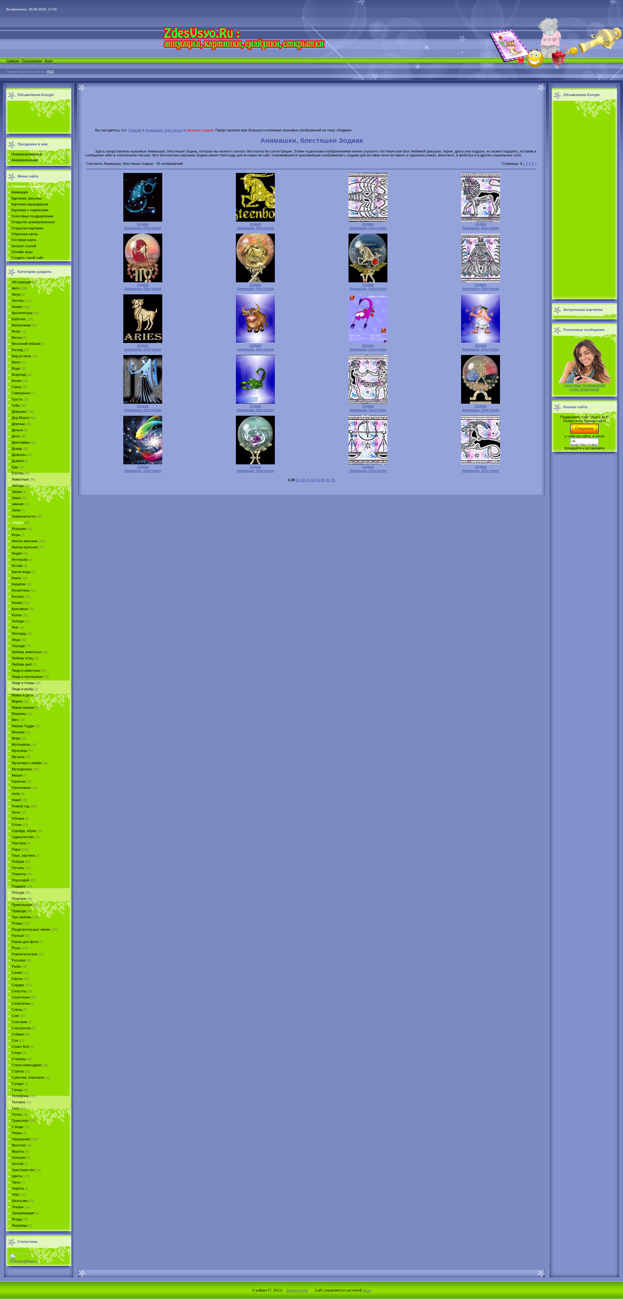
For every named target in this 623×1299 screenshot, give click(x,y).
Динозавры (21, 442)
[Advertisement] (37, 117)
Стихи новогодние (27, 1065)
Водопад (19, 374)
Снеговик (19, 1022)
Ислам (17, 566)
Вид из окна (21, 356)
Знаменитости (23, 516)
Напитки (18, 781)
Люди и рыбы (22, 689)
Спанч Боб (20, 1046)
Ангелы (18, 300)
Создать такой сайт (27, 258)
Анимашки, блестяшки (163, 130)
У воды (17, 1127)
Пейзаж (18, 862)
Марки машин (23, 707)
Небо (16, 794)
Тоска (16, 1114)
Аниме (17, 307)
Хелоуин (19, 1157)
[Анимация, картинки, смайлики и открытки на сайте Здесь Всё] (244, 49)
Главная (12, 60)
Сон (15, 1040)
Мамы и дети (22, 695)
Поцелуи (19, 899)
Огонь (17, 825)
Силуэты (19, 991)
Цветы (17, 1176)
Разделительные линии (31, 929)
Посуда (18, 892)
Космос (18, 596)
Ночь (16, 812)
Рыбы (16, 966)
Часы (16, 1182)
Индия (17, 553)
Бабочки (18, 319)
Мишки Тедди (23, 726)
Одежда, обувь (24, 831)
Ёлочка (17, 473)
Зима (16, 498)
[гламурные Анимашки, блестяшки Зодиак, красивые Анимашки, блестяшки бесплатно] (142, 220)
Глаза (16, 387)
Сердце (18, 985)
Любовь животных (27, 652)
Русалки (18, 960)
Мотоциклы (21, 744)
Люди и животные (26, 670)
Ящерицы (20, 1225)
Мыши (17, 775)
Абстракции (21, 282)
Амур (16, 294)
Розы (16, 948)
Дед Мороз (20, 418)
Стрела (18, 1071)
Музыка (18, 757)
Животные (20, 479)
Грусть (17, 399)
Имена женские (24, 541)
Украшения (21, 1139)
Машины (19, 714)
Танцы (17, 1090)
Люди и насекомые (27, 677)
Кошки (17, 603)
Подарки (19, 886)
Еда (15, 467)
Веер (16, 331)
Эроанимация (23, 1213)
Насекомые (21, 788)
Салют (17, 972)
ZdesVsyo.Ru (297, 1290)
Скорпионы (21, 1003)
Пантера (19, 843)
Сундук (18, 1083)
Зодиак (17, 522)
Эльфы (18, 1207)
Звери (17, 492)
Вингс (16, 362)
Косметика (20, 590)
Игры (16, 535)
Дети (15, 436)
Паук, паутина (23, 855)
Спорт (17, 1053)
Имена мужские (25, 547)
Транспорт (20, 1120)
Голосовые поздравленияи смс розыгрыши (584, 387)
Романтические (24, 954)
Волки (16, 381)
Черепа (18, 1188)
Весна (17, 337)
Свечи (17, 979)
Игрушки (19, 529)
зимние (18, 504)
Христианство (23, 1170)
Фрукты (18, 1151)
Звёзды (18, 485)
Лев (15, 627)
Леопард (19, 633)
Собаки (18, 1034)
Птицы (17, 923)
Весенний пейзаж (26, 344)
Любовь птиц (22, 658)
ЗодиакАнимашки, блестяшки (142, 226)
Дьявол (18, 461)
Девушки (19, 411)
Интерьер (20, 559)
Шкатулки (20, 1201)
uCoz (367, 1290)
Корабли (18, 584)
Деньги (17, 430)
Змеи (16, 510)
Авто (15, 288)
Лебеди (18, 621)
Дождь (17, 448)
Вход (49, 60)
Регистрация (32, 60)
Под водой (20, 880)
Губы (16, 405)
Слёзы (17, 1009)
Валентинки (21, 325)
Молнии (18, 732)
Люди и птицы (23, 683)
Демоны (18, 424)
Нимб (16, 800)
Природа (19, 911)
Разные (18, 935)
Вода (16, 368)
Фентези (18, 1145)
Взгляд (17, 350)
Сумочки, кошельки (28, 1077)
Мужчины (19, 751)
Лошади (18, 646)
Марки (17, 701)
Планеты (19, 874)
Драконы (19, 455)
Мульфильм (22, 769)
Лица (16, 640)
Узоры (17, 1133)
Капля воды (21, 572)
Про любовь (21, 917)
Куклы (17, 615)
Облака (18, 818)
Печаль (18, 868)
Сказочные (21, 997)
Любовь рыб (22, 664)
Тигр (15, 1108)
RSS (50, 71)
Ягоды (17, 1219)
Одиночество (23, 837)
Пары (16, 849)
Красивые (20, 609)
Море (16, 738)
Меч (15, 720)
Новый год (20, 806)
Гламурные (21, 393)
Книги (16, 578)
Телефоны (20, 1096)
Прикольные (22, 905)
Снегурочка (21, 1028)
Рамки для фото (25, 942)
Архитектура (22, 313)
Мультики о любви (27, 763)
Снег (15, 1016)
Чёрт (15, 1194)
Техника (18, 1102)
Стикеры (19, 1059)
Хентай (17, 1164)
